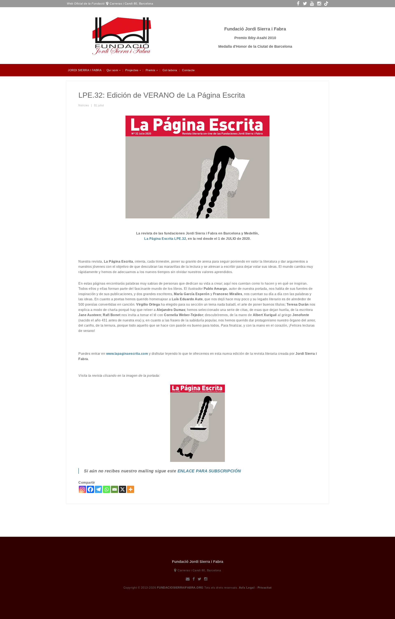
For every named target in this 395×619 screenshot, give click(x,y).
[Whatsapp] (106, 489)
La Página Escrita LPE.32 (165, 238)
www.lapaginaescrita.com (127, 353)
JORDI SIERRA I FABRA (84, 70)
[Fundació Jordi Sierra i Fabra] (121, 53)
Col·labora (170, 70)
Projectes (131, 70)
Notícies (83, 105)
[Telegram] (98, 489)
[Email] (114, 489)
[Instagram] (82, 489)
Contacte (188, 70)
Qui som (112, 70)
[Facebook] (90, 489)
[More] (130, 489)
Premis (150, 70)
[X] (122, 489)
